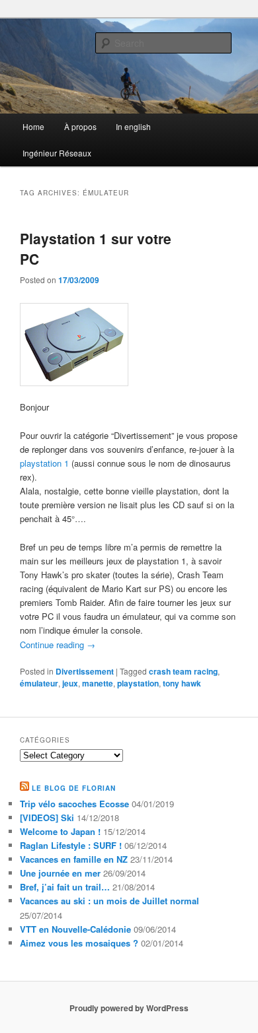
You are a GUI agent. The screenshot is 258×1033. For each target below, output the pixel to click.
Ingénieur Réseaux (56, 152)
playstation (138, 683)
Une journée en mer (60, 873)
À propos (80, 126)
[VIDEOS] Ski (47, 817)
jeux (70, 683)
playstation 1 (44, 463)
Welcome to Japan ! (60, 831)
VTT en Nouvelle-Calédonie (75, 929)
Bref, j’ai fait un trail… (65, 887)
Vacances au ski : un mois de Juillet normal (109, 900)
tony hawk (182, 683)
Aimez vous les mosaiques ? (79, 943)
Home (33, 126)
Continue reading (57, 644)
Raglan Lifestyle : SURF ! (71, 845)
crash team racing (183, 671)
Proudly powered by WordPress (129, 1008)
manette (97, 683)
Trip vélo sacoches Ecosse (74, 803)
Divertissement (85, 671)
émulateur (39, 683)
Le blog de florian (74, 788)
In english (133, 126)
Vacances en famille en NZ (74, 859)
